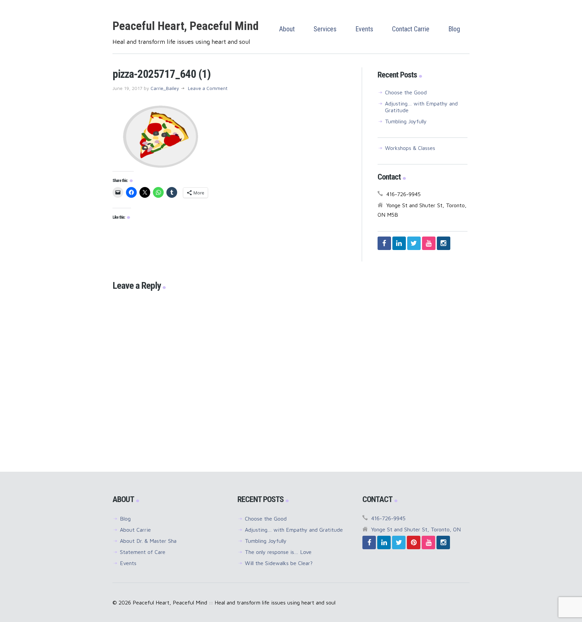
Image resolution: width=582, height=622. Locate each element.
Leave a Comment (207, 88)
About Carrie (135, 530)
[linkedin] (399, 243)
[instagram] (443, 243)
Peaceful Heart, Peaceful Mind (185, 26)
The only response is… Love (278, 552)
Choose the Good (406, 92)
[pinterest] (413, 542)
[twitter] (414, 243)
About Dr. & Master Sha (148, 541)
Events (128, 563)
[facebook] (384, 243)
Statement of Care (142, 552)
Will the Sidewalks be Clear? (279, 563)
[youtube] (428, 243)
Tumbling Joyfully (406, 121)
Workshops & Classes (410, 148)
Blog (125, 519)
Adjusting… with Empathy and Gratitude (294, 530)
